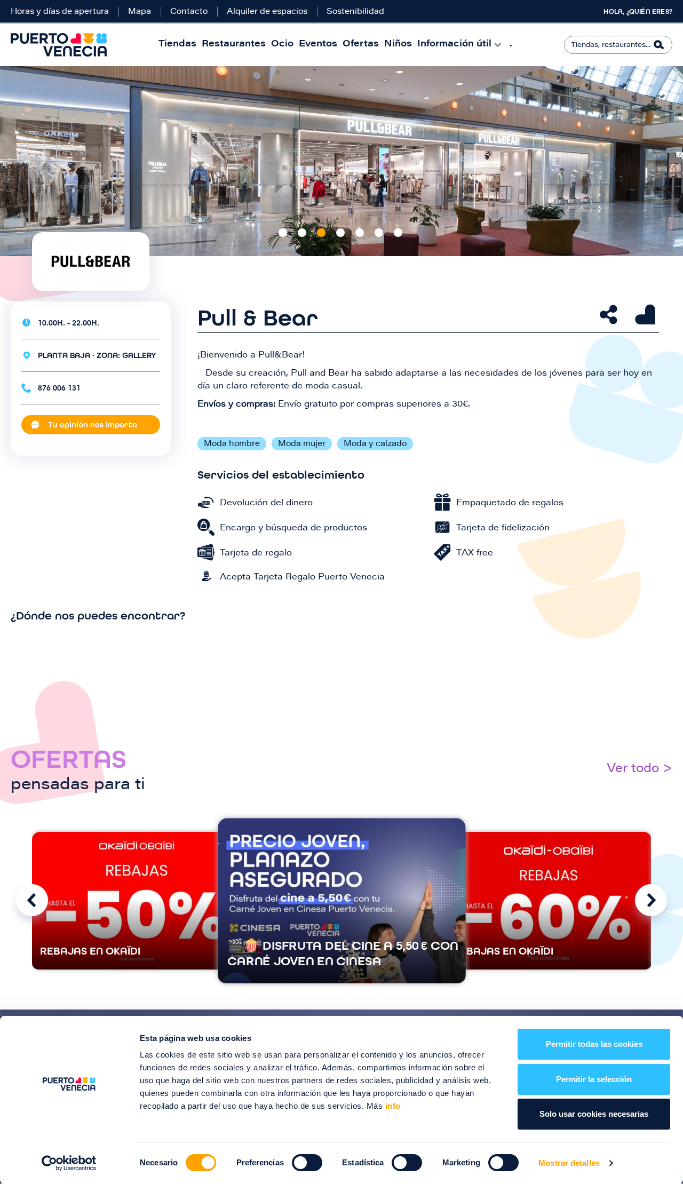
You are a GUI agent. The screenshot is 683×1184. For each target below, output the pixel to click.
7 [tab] (398, 232)
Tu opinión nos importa (92, 425)
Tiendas (177, 44)
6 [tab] (379, 232)
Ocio (282, 44)
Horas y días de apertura (60, 12)
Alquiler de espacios (267, 12)
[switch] (307, 1162)
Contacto (189, 12)
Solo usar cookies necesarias (593, 1113)
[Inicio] (59, 44)
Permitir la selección (594, 1079)
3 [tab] (321, 232)
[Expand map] (341, 674)
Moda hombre (232, 444)
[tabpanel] (341, 161)
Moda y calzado (375, 444)
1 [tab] (283, 232)
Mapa (139, 12)
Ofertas (361, 44)
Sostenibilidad (355, 12)
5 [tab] (359, 232)
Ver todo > (639, 769)
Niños (398, 44)
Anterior (32, 900)
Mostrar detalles (569, 1162)
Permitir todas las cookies (594, 1043)
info (392, 1105)
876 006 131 (59, 388)
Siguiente (651, 900)
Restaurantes (234, 44)
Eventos (318, 44)
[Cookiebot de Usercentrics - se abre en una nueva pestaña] (69, 1163)
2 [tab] (302, 232)
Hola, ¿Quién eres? (637, 11)
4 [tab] (340, 232)
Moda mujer (301, 444)
